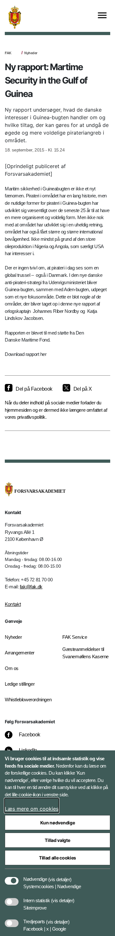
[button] (60, 876)
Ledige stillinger (19, 684)
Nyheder (30, 53)
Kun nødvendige (57, 822)
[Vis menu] (102, 15)
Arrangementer (19, 652)
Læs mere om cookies (31, 809)
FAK (8, 53)
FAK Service (74, 637)
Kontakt (13, 604)
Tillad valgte (57, 840)
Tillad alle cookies (57, 857)
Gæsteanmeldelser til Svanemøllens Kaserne (85, 652)
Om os (12, 668)
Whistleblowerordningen (28, 699)
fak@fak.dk (31, 586)
